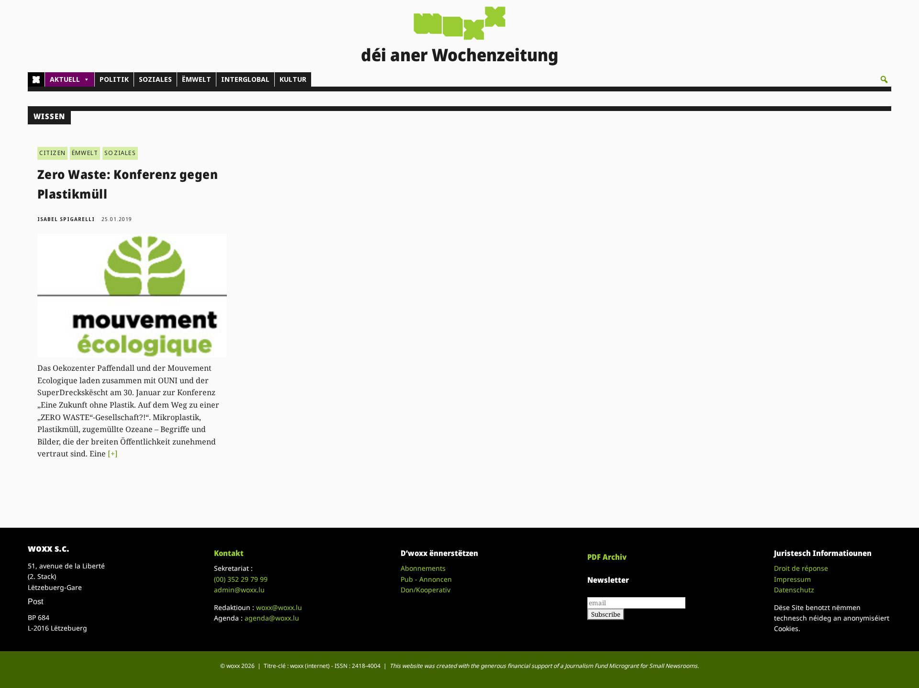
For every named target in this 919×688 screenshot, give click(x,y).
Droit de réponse (801, 568)
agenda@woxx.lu (272, 617)
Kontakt (229, 553)
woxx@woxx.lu (279, 607)
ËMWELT (196, 79)
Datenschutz (794, 589)
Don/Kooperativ (425, 589)
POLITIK (114, 79)
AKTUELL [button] (65, 79)
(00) (241, 579)
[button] (884, 79)
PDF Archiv (607, 557)
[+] (113, 453)
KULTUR (293, 79)
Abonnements (423, 568)
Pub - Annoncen (426, 579)
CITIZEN (52, 153)
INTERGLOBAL (245, 79)
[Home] (36, 79)
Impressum (792, 579)
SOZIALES (155, 79)
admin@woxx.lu (239, 589)
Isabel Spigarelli (66, 219)
